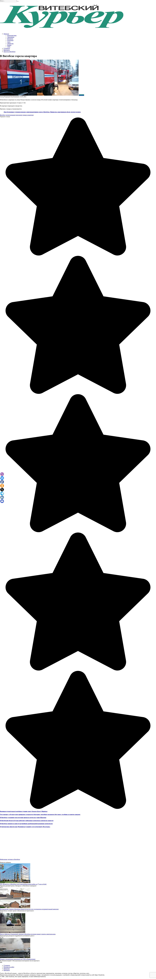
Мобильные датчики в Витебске (10, 859)
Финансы (10, 38)
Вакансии (7, 968)
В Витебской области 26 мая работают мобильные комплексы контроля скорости (26, 820)
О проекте (7, 48)
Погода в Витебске (9, 51)
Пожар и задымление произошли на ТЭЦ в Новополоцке (17, 959)
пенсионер (19, 115)
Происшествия (11, 35)
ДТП (8, 47)
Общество (10, 43)
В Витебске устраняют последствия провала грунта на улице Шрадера (23, 817)
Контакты (7, 50)
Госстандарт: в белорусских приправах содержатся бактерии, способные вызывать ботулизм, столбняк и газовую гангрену (40, 814)
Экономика (10, 37)
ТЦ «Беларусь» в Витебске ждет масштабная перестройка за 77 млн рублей (23, 884)
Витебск (81, 95)
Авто (8, 42)
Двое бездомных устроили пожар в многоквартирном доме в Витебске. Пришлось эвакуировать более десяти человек (42, 112)
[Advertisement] (54, 844)
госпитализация (10, 115)
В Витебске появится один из (9, 823)
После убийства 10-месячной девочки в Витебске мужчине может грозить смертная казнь (28, 934)
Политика (10, 40)
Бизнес (9, 45)
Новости (6, 34)
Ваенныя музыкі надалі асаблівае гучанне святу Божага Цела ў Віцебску (23, 811)
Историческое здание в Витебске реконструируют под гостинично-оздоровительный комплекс (29, 909)
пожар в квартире (28, 115)
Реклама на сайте (9, 967)
